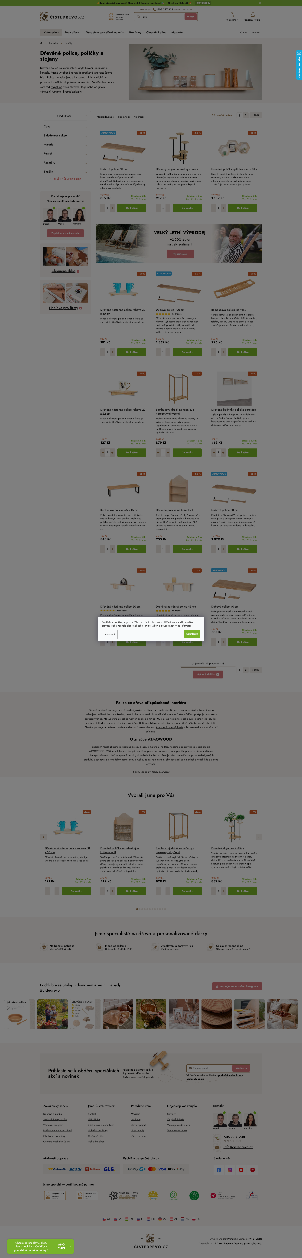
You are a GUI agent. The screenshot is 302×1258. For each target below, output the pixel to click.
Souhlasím (192, 634)
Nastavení (109, 634)
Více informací (183, 625)
